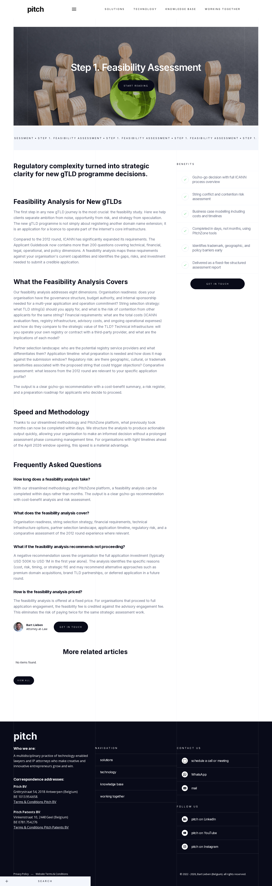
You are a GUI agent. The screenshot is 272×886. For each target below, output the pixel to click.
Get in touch (71, 626)
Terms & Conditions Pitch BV (35, 802)
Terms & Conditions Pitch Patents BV (41, 827)
